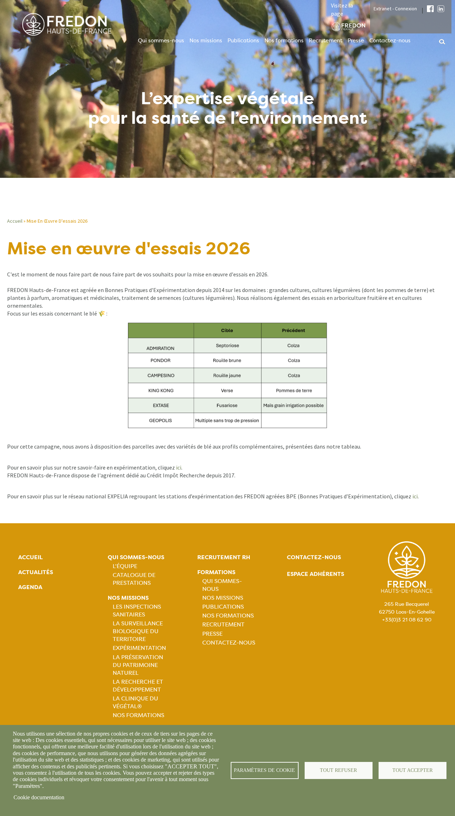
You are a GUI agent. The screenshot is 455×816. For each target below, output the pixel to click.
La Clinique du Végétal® (135, 702)
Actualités (35, 572)
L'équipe (125, 566)
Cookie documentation (39, 797)
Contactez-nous (390, 40)
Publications (243, 40)
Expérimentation (139, 648)
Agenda (30, 587)
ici (178, 467)
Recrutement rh (223, 557)
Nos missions (205, 40)
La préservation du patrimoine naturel (138, 665)
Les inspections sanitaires (137, 610)
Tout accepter (412, 770)
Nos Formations (138, 715)
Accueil (14, 221)
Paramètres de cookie (264, 770)
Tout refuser (338, 770)
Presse (356, 40)
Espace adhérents (315, 574)
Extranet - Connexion (395, 8)
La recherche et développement (138, 685)
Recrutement (325, 40)
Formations (216, 572)
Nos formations (284, 40)
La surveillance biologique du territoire (138, 631)
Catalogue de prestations (134, 579)
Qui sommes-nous (161, 40)
